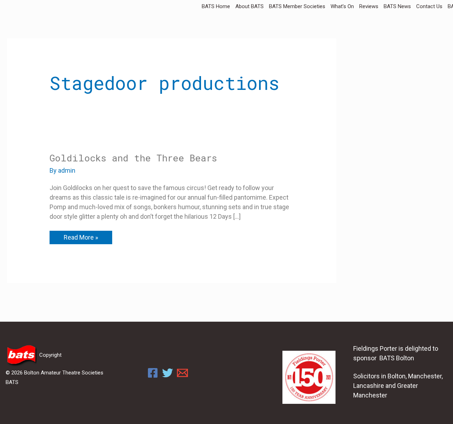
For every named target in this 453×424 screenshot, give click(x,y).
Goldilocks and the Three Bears (133, 158)
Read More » (80, 236)
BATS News (397, 6)
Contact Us (429, 6)
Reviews (368, 6)
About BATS (249, 6)
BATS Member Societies (297, 6)
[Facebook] (152, 372)
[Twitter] (167, 372)
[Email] (182, 372)
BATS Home (216, 6)
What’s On (342, 6)
